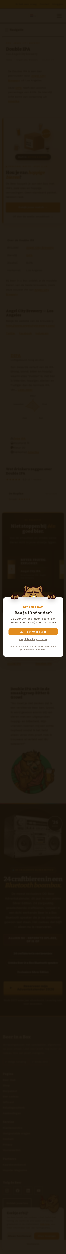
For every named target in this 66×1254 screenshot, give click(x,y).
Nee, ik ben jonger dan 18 (33, 639)
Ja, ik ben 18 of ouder (33, 631)
